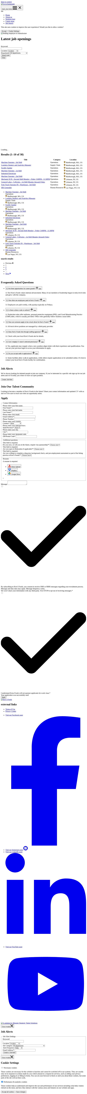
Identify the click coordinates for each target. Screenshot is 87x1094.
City (5, 432)
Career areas (9, 21)
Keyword (4, 46)
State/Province (8, 428)
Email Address (8, 417)
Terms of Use (10, 709)
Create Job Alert (7, 379)
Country (6, 423)
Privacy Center (10, 711)
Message (4, 484)
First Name (7, 408)
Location (4, 51)
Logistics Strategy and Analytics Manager (16, 165)
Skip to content (6, 2)
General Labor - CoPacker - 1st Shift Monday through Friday (23, 182)
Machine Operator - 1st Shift (11, 171)
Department (5, 53)
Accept (4, 31)
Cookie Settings (14, 31)
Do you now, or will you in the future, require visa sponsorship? (26, 445)
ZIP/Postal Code (9, 436)
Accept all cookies (8, 1092)
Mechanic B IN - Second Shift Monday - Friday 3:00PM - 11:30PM (25, 179)
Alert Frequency (8, 1048)
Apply (4, 697)
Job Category (8, 1046)
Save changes (21, 1092)
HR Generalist (6, 188)
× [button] (3, 478)
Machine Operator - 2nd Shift (11, 176)
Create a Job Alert (9, 1052)
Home (7, 15)
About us (8, 17)
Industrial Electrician (8, 173)
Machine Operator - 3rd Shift (11, 162)
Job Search (9, 23)
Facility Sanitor (6, 168)
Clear (3, 58)
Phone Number (8, 419)
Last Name (7, 412)
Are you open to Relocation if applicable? (18, 449)
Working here (10, 19)
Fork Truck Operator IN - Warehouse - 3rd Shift (18, 185)
